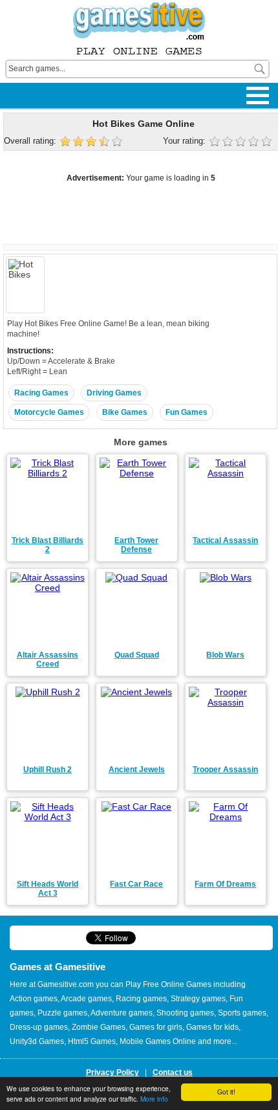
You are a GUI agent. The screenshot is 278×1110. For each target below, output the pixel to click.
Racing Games (41, 392)
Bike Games (124, 412)
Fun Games (187, 412)
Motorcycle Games (49, 412)
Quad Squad (136, 655)
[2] (228, 142)
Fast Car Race (136, 884)
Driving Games (114, 392)
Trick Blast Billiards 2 (47, 545)
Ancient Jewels (137, 769)
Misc (19, 86)
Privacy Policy (112, 1072)
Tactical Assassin (225, 540)
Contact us (173, 1072)
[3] (241, 142)
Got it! (226, 1091)
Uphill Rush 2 (47, 769)
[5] (267, 142)
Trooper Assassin (225, 769)
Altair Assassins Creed (47, 659)
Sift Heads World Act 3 (47, 889)
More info (154, 1099)
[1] (215, 142)
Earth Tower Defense (136, 545)
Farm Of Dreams (225, 884)
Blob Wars (225, 655)
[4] (254, 142)
